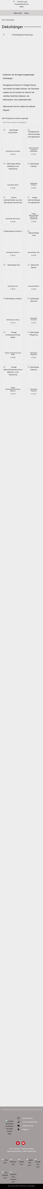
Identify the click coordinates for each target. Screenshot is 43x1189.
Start (3, 20)
